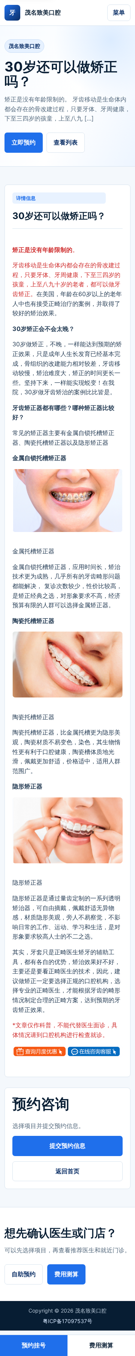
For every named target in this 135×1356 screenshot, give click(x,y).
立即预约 (24, 142)
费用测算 (66, 1274)
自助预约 (24, 1274)
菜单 (119, 12)
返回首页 (68, 1171)
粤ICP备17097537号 (67, 1321)
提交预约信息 (68, 1145)
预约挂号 (34, 1345)
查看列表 (66, 142)
